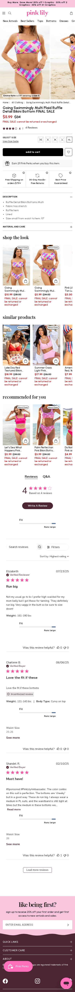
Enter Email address (19, 925)
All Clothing (17, 102)
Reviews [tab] (31, 476)
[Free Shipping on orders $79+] (23, 172)
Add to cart (33, 152)
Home (6, 102)
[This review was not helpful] (65, 648)
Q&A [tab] (46, 476)
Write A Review (37, 505)
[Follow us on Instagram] (37, 981)
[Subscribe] (68, 924)
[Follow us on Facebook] (5, 981)
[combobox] (54, 556)
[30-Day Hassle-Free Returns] (47, 172)
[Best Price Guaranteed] (70, 172)
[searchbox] (21, 547)
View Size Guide (11, 141)
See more (13, 738)
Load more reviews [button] (37, 870)
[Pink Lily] (37, 13)
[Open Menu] (4, 13)
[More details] (25, 281)
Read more (14, 809)
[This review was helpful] (58, 648)
